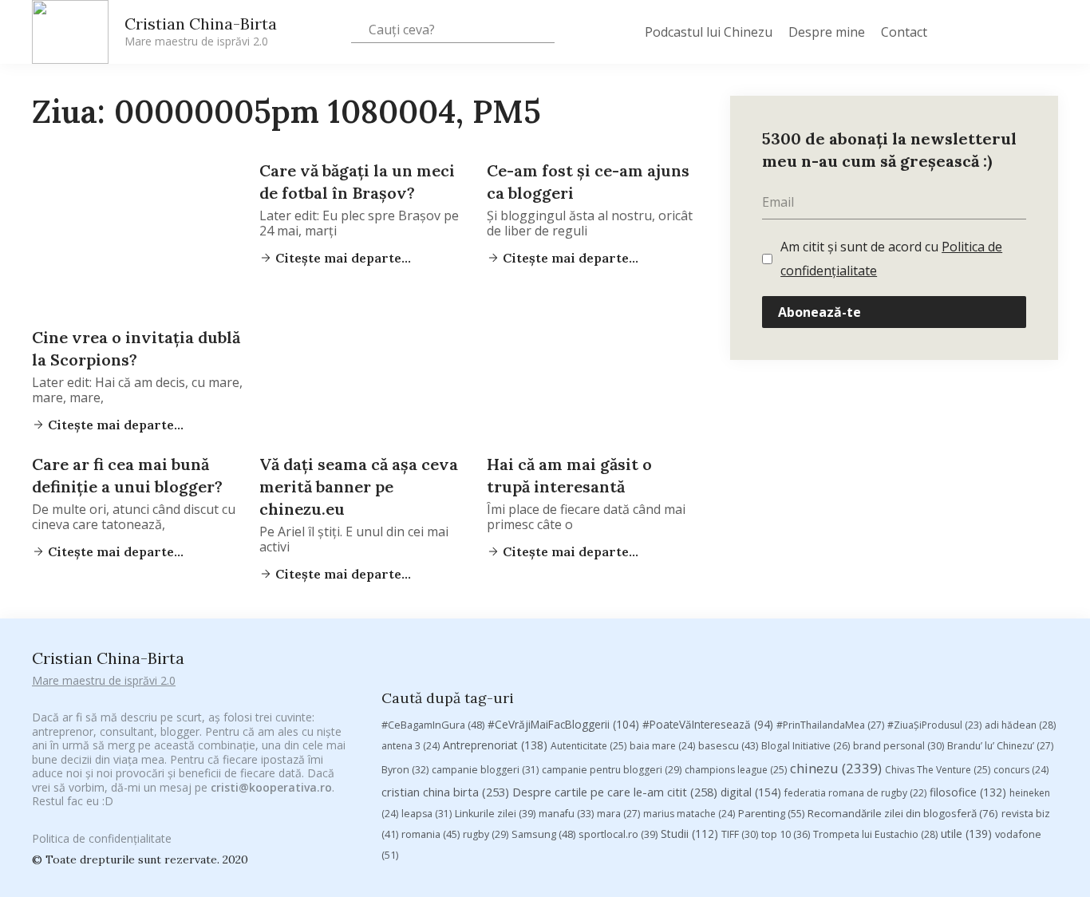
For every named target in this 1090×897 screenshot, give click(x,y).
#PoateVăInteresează (707, 724)
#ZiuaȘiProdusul (934, 725)
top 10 (785, 834)
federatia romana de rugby (855, 793)
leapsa (426, 813)
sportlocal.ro (618, 834)
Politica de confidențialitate (102, 838)
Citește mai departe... (114, 425)
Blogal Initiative (805, 746)
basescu (728, 745)
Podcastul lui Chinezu (708, 32)
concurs (1021, 769)
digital (751, 792)
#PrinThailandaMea (830, 725)
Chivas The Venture (937, 769)
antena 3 (410, 746)
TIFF (739, 834)
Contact (904, 32)
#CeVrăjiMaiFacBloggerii (563, 724)
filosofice (968, 792)
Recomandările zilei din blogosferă (903, 813)
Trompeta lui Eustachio (875, 834)
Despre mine (826, 32)
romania (430, 834)
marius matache (689, 813)
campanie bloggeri (485, 769)
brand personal (898, 746)
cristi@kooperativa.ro (271, 787)
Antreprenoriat (495, 745)
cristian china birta (445, 792)
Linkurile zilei (495, 813)
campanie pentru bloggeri (611, 769)
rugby (485, 834)
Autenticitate (588, 746)
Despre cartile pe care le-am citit (614, 792)
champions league (736, 769)
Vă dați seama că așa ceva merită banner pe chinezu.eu (358, 486)
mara (618, 813)
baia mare (662, 746)
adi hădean (1020, 725)
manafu (566, 813)
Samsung (543, 834)
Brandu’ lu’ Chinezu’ (1000, 746)
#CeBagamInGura (432, 724)
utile (966, 833)
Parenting (771, 813)
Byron (404, 769)
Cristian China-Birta (200, 31)
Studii (689, 833)
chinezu (836, 768)
